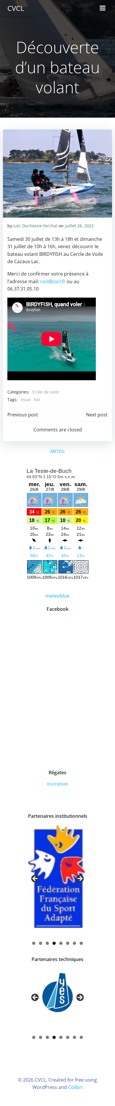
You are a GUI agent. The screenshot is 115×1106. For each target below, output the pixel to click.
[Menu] (103, 8)
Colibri (75, 1087)
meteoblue (57, 596)
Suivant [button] (79, 879)
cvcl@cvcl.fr (52, 281)
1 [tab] (33, 943)
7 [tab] (74, 943)
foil (37, 399)
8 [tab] (81, 943)
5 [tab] (61, 943)
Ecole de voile (45, 392)
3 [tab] (47, 943)
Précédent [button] (35, 879)
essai (26, 399)
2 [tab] (40, 943)
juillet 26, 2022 (79, 225)
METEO (57, 451)
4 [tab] (54, 943)
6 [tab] (67, 943)
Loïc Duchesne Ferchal (35, 225)
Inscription (57, 784)
